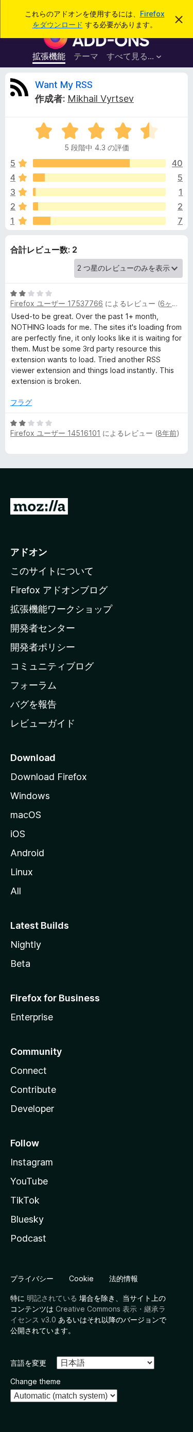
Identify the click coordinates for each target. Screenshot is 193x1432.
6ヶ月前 (173, 303)
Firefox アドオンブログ (59, 590)
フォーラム (33, 685)
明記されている (52, 1298)
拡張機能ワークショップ (61, 609)
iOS (17, 833)
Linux (21, 872)
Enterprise (31, 1017)
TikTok (25, 1200)
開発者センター (42, 628)
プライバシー (32, 1278)
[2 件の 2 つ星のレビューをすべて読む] (99, 206)
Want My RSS (64, 84)
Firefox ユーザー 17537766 (56, 303)
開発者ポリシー (42, 647)
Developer (32, 1108)
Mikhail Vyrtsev (100, 98)
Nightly (25, 944)
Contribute (33, 1089)
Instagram (31, 1162)
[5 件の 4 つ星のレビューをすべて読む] (99, 177)
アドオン (28, 551)
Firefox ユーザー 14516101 (55, 433)
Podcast (28, 1238)
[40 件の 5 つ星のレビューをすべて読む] (99, 163)
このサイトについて (52, 570)
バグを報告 (33, 704)
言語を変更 (28, 1362)
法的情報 (123, 1278)
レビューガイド (42, 723)
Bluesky (27, 1219)
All (15, 891)
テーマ (86, 56)
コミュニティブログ (52, 666)
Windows (30, 795)
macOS (25, 814)
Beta (20, 963)
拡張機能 (48, 56)
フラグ (21, 402)
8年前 (167, 433)
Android (27, 852)
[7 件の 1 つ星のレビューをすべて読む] (99, 221)
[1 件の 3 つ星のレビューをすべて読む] (99, 192)
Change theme (35, 1381)
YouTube (29, 1181)
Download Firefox (48, 776)
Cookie (81, 1278)
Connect (28, 1070)
